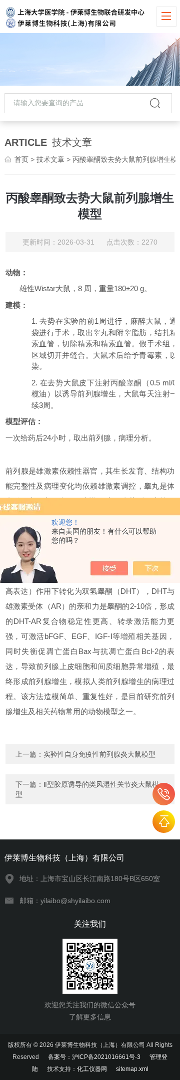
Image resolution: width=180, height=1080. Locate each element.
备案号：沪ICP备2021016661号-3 (94, 1056)
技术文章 (50, 159)
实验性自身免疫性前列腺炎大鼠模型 (100, 754)
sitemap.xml (132, 1068)
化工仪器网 (92, 1068)
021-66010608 (163, 794)
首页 (21, 159)
